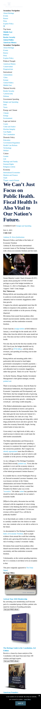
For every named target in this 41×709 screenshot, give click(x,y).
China (5, 77)
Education (6, 140)
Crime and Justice (9, 127)
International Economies (11, 172)
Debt (5, 105)
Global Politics (8, 40)
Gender (5, 156)
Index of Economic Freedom (13, 534)
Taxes (5, 107)
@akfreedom (19, 237)
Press (5, 21)
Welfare (6, 150)
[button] (4, 26)
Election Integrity (9, 129)
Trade (5, 178)
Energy (5, 116)
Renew (5, 18)
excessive (7, 491)
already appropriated (10, 451)
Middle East (7, 32)
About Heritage (8, 13)
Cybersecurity (8, 94)
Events (5, 16)
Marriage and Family (10, 161)
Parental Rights (8, 164)
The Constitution (9, 134)
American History (10, 42)
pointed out (7, 381)
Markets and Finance (10, 175)
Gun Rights (7, 132)
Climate (6, 113)
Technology (7, 148)
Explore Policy (8, 24)
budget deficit (19, 329)
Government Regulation (11, 143)
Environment (7, 118)
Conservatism (8, 66)
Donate (16, 180)
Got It (20, 703)
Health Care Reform (10, 145)
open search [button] (9, 180)
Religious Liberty (9, 167)
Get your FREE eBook (11, 609)
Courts (5, 124)
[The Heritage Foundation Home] (13, 8)
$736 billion (18, 349)
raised (22, 491)
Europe (5, 80)
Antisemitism (7, 75)
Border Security (9, 37)
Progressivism (8, 69)
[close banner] (39, 696)
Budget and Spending (10, 102)
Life (4, 159)
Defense (6, 35)
